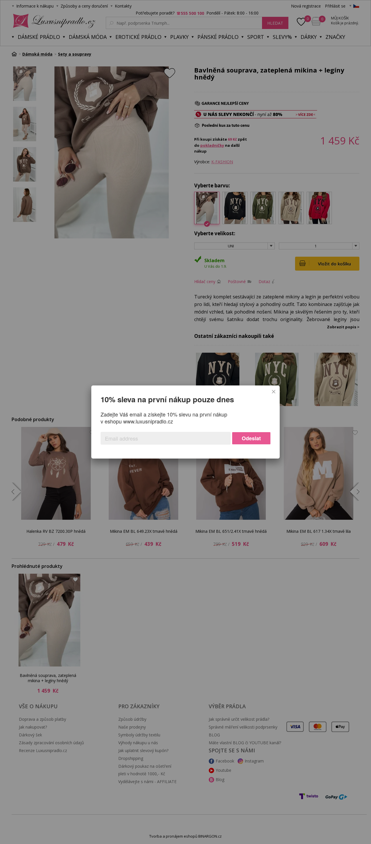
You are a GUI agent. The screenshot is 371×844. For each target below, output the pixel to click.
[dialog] (185, 422)
